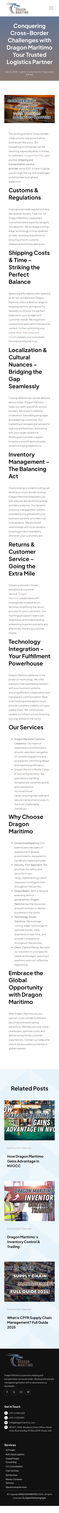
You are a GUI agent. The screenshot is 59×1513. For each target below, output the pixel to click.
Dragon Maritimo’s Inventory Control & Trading (23, 1241)
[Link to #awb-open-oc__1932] (51, 8)
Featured (47, 71)
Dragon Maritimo (34, 155)
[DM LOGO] (16, 3)
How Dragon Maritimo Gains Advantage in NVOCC (25, 1161)
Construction (35, 71)
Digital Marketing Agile (35, 1498)
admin (23, 71)
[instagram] (21, 1392)
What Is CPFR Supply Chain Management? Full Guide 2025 (29, 1322)
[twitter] (14, 1392)
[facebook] (7, 1392)
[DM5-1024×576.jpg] (29, 1262)
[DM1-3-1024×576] (29, 1101)
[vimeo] (28, 1392)
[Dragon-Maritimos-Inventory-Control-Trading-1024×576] (29, 1182)
